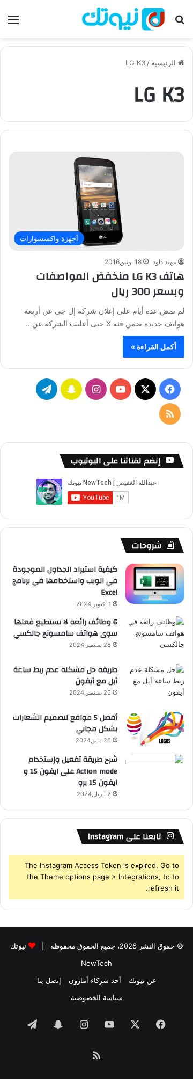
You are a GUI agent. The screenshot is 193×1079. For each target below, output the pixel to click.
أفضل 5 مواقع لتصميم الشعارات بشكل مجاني (65, 724)
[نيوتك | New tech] (123, 19)
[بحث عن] (179, 23)
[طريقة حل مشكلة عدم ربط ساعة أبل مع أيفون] (154, 684)
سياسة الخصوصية (97, 997)
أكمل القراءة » (153, 346)
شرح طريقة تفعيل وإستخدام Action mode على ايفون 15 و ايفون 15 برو (70, 771)
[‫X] (145, 389)
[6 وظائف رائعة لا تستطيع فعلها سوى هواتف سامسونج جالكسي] (154, 636)
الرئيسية (164, 63)
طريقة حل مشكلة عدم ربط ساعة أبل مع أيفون (65, 676)
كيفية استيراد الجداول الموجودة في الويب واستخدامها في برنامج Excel (64, 581)
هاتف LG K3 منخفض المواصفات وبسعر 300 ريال (110, 283)
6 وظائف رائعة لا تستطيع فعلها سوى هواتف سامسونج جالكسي (65, 628)
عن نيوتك (143, 980)
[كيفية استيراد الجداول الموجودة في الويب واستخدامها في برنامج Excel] (154, 584)
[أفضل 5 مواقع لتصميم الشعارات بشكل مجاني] (154, 729)
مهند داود (164, 262)
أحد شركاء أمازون (95, 980)
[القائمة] (13, 23)
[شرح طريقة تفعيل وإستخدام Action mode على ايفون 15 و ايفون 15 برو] (154, 774)
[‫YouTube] (120, 389)
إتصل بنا (49, 980)
